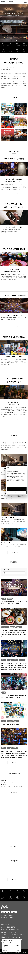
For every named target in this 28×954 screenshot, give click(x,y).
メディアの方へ (12, 932)
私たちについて (4, 917)
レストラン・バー (10, 45)
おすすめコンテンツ (14, 915)
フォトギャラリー (14, 917)
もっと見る (15, 552)
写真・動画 (3, 51)
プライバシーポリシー (6, 936)
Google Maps (14, 847)
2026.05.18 (3, 784)
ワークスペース (24, 45)
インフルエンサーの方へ (7, 934)
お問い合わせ (4, 932)
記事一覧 (10, 51)
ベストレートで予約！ (8, 940)
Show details (21, 485)
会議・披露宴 (17, 45)
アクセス (17, 51)
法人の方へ (14, 912)
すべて (5, 573)
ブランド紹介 (4, 915)
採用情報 (16, 934)
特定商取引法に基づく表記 (7, 937)
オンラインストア (5, 919)
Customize (16, 492)
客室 (3, 45)
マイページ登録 (6, 912)
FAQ (24, 51)
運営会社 (22, 934)
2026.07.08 (3, 780)
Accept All (17, 488)
